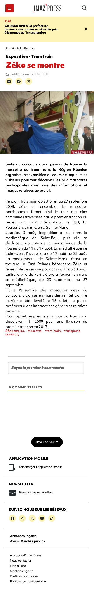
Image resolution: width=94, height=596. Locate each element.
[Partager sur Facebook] (18, 81)
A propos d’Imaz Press (25, 555)
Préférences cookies (24, 576)
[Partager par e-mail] (8, 81)
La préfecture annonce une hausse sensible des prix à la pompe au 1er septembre (31, 29)
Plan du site (18, 566)
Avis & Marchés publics (27, 541)
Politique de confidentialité (28, 581)
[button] (9, 8)
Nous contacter (20, 560)
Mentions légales (21, 571)
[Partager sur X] (28, 81)
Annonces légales (23, 536)
